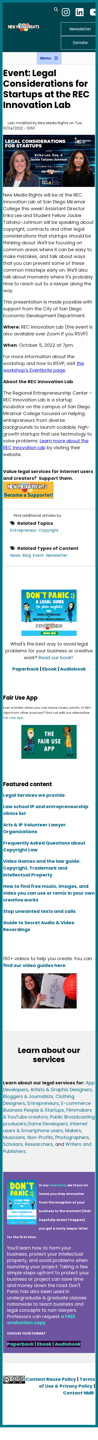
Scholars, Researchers (28, 1144)
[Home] (23, 27)
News (15, 555)
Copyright (49, 530)
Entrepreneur (23, 530)
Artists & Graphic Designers (61, 1089)
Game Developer (46, 1124)
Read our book (54, 657)
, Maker (71, 1130)
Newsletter (57, 555)
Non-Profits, (40, 1137)
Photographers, (72, 1137)
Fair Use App (13, 717)
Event (38, 555)
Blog (26, 555)
